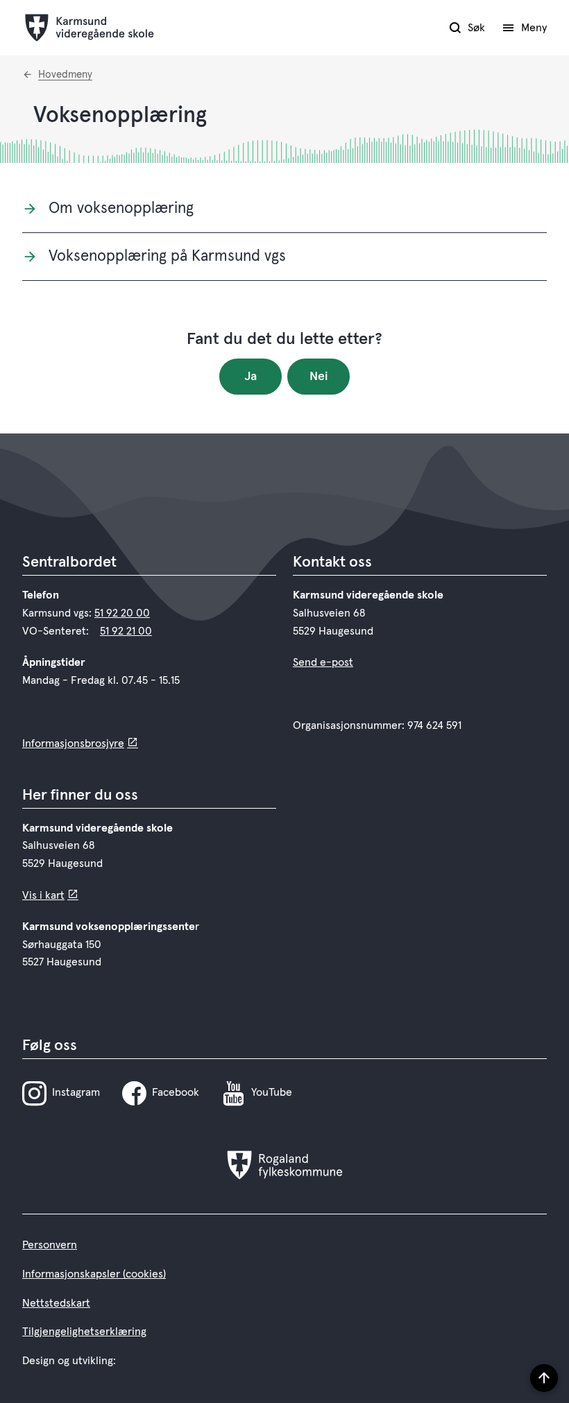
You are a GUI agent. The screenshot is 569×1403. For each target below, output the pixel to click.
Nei (318, 376)
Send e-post (323, 662)
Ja (250, 376)
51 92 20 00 (122, 613)
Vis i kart (43, 895)
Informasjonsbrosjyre (73, 743)
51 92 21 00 (126, 631)
